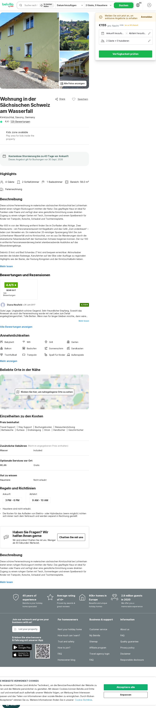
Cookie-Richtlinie (83, 700)
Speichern (83, 99)
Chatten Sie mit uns (71, 537)
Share (62, 99)
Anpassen (125, 694)
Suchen (123, 5)
